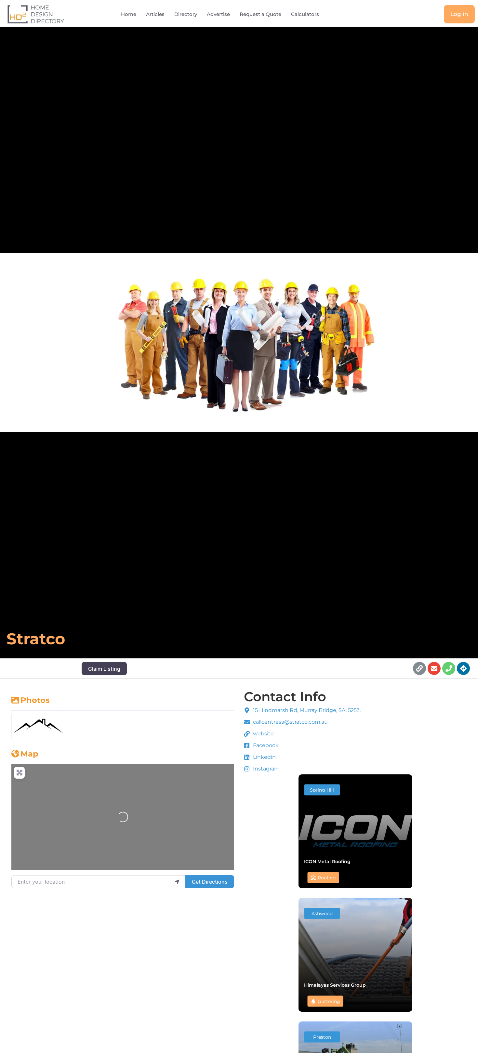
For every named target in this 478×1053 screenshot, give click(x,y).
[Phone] (448, 668)
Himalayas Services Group (335, 985)
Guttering (329, 1001)
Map (29, 753)
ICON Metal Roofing (327, 861)
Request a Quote (260, 14)
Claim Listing (104, 668)
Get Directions (210, 881)
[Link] (419, 668)
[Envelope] (434, 668)
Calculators (305, 14)
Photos (35, 700)
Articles (155, 14)
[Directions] (463, 668)
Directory (185, 14)
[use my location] (177, 881)
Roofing (327, 877)
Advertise (218, 14)
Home (128, 14)
